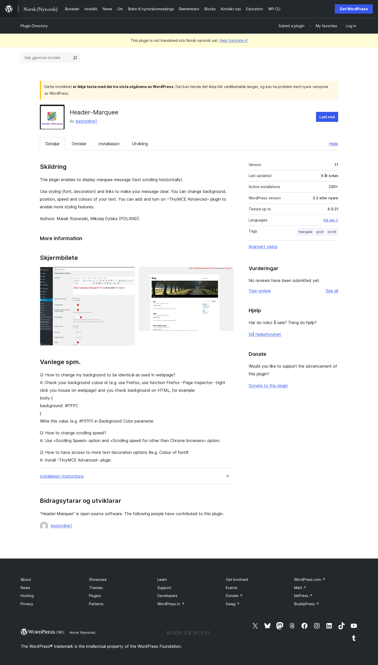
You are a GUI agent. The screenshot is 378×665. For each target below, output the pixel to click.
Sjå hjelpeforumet (265, 334)
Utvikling (140, 143)
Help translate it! (234, 40)
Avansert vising (263, 246)
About (26, 579)
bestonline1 (86, 121)
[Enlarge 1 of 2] (127, 273)
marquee (305, 232)
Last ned (327, 117)
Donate (234, 595)
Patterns (96, 604)
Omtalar (79, 143)
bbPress (303, 595)
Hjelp (333, 143)
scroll (332, 232)
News (25, 587)
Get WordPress (354, 9)
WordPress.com (309, 579)
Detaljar (52, 143)
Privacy (27, 604)
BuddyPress (306, 604)
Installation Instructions (62, 476)
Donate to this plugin (268, 385)
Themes (96, 587)
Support (164, 587)
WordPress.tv (171, 604)
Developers (167, 595)
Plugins (95, 595)
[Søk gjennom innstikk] (75, 58)
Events (231, 587)
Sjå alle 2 (330, 220)
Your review (260, 290)
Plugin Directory (34, 26)
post (320, 232)
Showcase (98, 579)
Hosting (27, 595)
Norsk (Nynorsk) (82, 632)
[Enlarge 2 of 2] (226, 273)
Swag (233, 604)
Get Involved (237, 579)
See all (332, 290)
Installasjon (109, 143)
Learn (162, 579)
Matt (300, 587)
